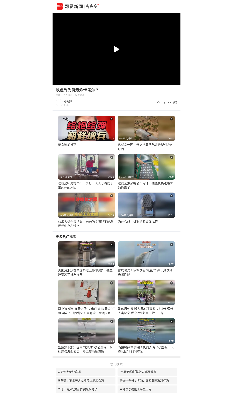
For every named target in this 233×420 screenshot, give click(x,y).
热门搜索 (116, 364)
